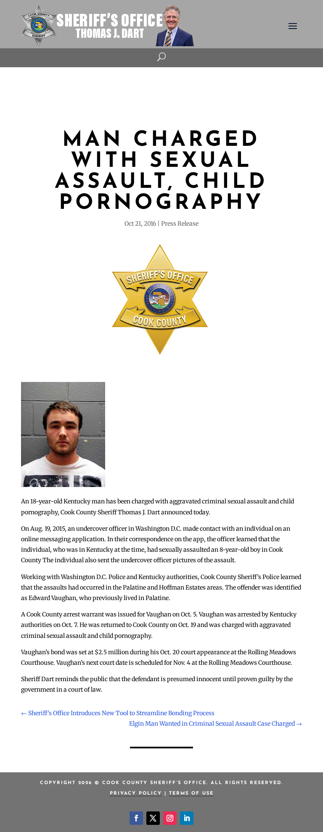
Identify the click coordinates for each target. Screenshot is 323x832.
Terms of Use (191, 793)
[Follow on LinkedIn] (186, 818)
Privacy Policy (136, 793)
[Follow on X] (153, 818)
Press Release (180, 223)
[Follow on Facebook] (136, 818)
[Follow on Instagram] (170, 818)
